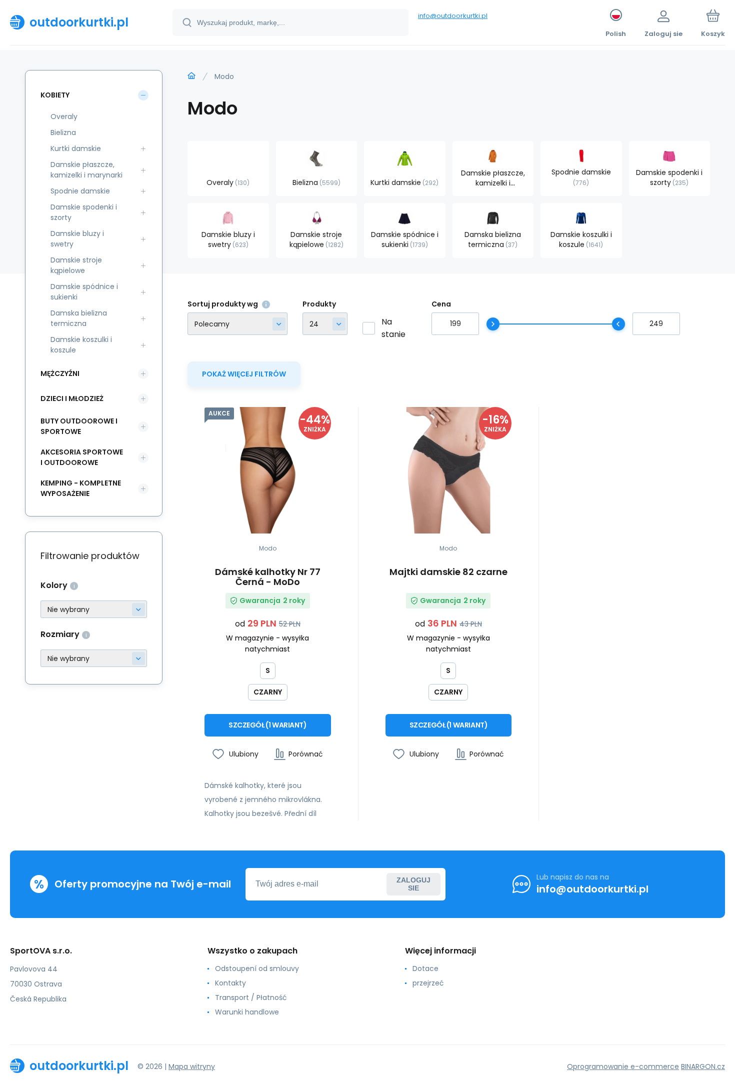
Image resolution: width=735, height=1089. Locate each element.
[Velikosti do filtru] (93, 658)
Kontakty (230, 983)
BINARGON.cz (703, 1067)
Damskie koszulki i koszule (81, 344)
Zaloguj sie (413, 884)
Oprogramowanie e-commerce (623, 1067)
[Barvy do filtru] (93, 609)
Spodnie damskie (80, 191)
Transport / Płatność (251, 997)
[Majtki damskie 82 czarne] (449, 470)
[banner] (79, 22)
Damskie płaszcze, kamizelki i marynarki (86, 170)
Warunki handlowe (247, 1012)
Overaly (64, 117)
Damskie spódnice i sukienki (84, 292)
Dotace (425, 969)
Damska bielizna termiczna (78, 318)
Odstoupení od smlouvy (257, 969)
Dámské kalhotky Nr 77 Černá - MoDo (267, 577)
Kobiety (55, 95)
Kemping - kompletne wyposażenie (80, 488)
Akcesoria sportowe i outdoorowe (81, 457)
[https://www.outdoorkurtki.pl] (192, 76)
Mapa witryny (191, 1067)
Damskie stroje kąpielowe (76, 265)
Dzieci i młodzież (72, 399)
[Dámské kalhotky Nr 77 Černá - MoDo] (267, 470)
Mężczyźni (60, 373)
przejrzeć (428, 983)
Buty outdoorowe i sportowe (79, 426)
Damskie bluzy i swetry (77, 238)
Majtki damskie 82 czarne (449, 572)
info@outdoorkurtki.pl (453, 15)
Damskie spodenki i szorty (83, 212)
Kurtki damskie (75, 149)
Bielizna (63, 133)
